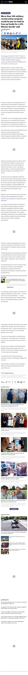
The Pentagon (4, 56)
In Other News (5, 387)
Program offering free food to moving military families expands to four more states (12, 478)
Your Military (6, 13)
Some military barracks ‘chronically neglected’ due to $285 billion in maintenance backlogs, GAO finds (14, 617)
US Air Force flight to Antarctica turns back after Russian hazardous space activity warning (13, 612)
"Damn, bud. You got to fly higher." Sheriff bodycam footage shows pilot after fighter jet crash (17, 544)
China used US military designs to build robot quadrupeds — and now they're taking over (14, 533)
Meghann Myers (6, 29)
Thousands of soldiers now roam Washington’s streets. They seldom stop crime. (12, 622)
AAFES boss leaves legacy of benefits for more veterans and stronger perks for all (12, 405)
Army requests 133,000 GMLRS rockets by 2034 (17, 537)
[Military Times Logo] (8, 2)
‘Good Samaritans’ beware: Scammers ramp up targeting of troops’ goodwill (12, 453)
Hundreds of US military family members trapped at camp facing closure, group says (13, 607)
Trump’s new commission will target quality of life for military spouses (14, 429)
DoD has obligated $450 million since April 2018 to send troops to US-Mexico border (15, 280)
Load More (14, 509)
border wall (4, 58)
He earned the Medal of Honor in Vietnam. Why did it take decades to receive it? (14, 602)
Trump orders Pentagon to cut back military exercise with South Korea (17, 550)
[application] (14, 523)
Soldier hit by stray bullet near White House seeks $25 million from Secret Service (13, 501)
